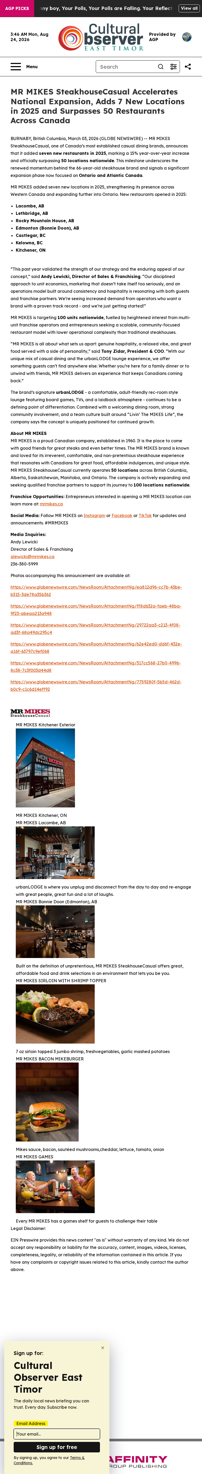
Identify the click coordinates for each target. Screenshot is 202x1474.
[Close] (102, 1347)
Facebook (122, 515)
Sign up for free (57, 1447)
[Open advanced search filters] (173, 67)
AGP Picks (17, 8)
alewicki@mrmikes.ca (32, 556)
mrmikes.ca (51, 504)
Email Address (30, 1423)
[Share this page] (187, 66)
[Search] (160, 67)
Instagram (94, 515)
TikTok (145, 515)
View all (189, 8)
